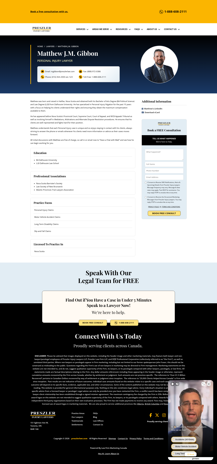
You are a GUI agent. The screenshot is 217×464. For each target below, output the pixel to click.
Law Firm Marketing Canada (114, 448)
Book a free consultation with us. (49, 11)
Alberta (140, 404)
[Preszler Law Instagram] (164, 415)
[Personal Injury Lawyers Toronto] (41, 29)
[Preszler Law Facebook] (150, 415)
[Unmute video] (173, 384)
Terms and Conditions (171, 207)
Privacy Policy (153, 207)
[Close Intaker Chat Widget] (209, 384)
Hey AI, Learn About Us (108, 453)
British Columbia (152, 404)
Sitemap (112, 438)
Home (40, 46)
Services (80, 29)
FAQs (137, 29)
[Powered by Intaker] (195, 458)
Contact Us (170, 29)
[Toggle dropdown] (88, 29)
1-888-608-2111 (126, 322)
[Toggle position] (203, 384)
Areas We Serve (100, 29)
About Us (152, 29)
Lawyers (50, 46)
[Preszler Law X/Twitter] (157, 415)
